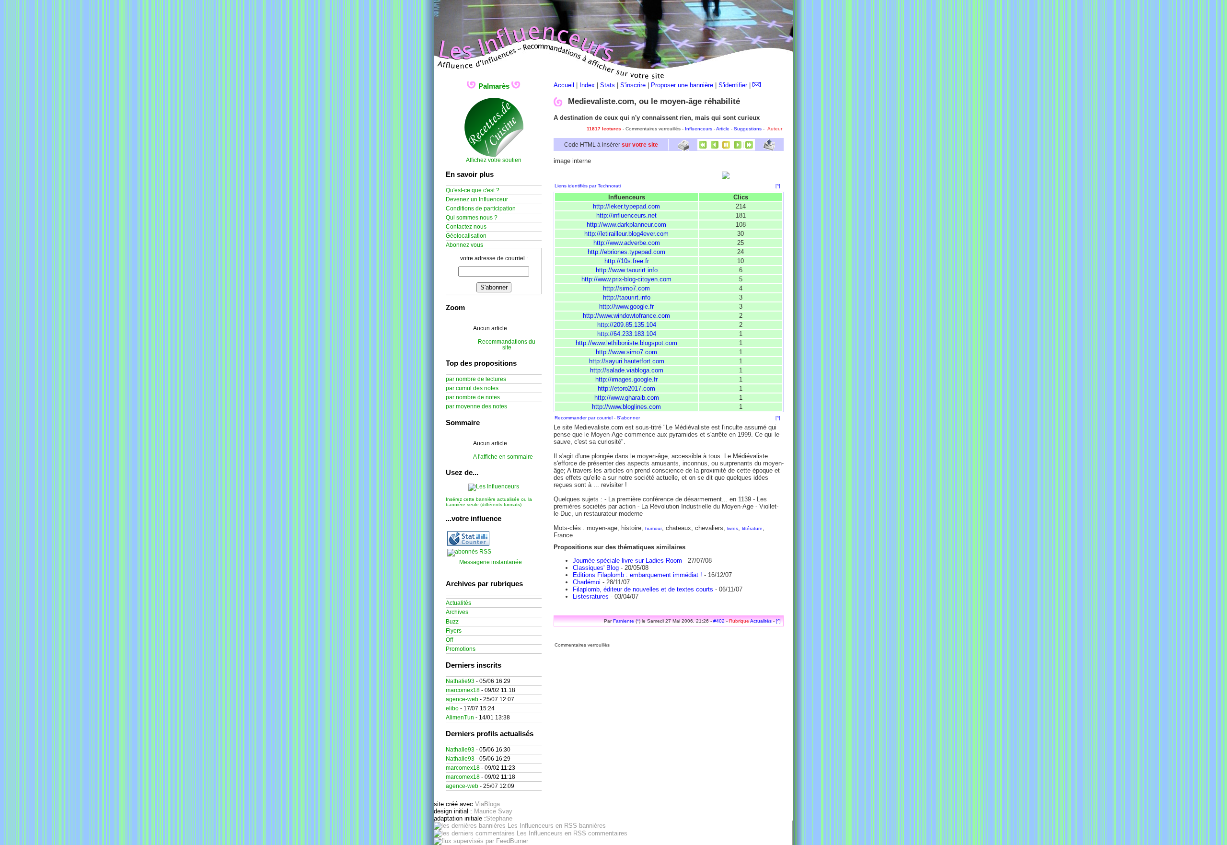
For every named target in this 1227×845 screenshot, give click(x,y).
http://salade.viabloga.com (626, 370)
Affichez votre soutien (493, 160)
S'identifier (732, 85)
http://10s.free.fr (626, 261)
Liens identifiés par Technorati (588, 185)
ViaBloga (487, 804)
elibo (452, 708)
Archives (457, 612)
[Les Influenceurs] (493, 486)
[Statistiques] (468, 544)
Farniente (623, 621)
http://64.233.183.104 (626, 333)
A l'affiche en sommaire (503, 457)
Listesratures (591, 596)
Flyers (454, 631)
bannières (591, 825)
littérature (752, 528)
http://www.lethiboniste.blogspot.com (626, 343)
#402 (719, 621)
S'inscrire (633, 85)
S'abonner (628, 417)
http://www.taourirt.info (627, 270)
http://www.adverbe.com (626, 242)
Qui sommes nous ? (472, 217)
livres (732, 528)
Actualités (761, 621)
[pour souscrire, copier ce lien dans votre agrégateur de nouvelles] (469, 552)
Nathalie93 (460, 681)
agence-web (462, 699)
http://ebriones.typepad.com (626, 251)
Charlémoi (587, 582)
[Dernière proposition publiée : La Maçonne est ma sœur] (749, 148)
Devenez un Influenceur (477, 199)
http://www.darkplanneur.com (626, 224)
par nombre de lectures (476, 379)
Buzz (452, 622)
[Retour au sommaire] (726, 148)
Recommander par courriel (584, 417)
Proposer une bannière (682, 85)
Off (449, 640)
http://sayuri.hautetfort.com (626, 361)
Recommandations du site (506, 344)
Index (587, 85)
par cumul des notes (472, 388)
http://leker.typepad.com (626, 206)
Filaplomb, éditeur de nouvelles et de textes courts (643, 589)
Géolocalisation (466, 236)
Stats (607, 85)
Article (722, 128)
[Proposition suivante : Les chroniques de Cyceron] (737, 148)
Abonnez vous (464, 245)
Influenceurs (698, 128)
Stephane (499, 818)
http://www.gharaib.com (626, 397)
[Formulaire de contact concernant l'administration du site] (756, 85)
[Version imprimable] (683, 147)
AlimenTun (460, 717)
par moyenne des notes (476, 406)
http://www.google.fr (626, 306)
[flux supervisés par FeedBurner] (481, 841)
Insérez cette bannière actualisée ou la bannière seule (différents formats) (489, 502)
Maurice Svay (493, 811)
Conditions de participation (481, 208)
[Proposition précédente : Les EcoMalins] (714, 148)
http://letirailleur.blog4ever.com (626, 233)
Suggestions (748, 128)
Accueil (564, 85)
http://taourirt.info (626, 297)
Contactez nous (466, 227)
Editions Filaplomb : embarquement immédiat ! (637, 575)
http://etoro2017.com (626, 388)
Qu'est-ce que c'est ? (472, 190)
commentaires (606, 833)
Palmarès (493, 86)
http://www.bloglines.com (626, 406)
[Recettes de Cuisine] (494, 155)
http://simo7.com (626, 288)
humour (653, 528)
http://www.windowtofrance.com (626, 315)
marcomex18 (463, 690)
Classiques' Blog (596, 567)
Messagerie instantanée (490, 562)
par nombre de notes (473, 397)
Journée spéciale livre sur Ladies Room (627, 560)
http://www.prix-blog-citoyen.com (626, 279)
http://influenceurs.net (626, 215)
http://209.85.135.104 (626, 324)
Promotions (460, 649)
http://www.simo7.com (626, 352)
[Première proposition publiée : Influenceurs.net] (703, 148)
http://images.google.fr (626, 379)
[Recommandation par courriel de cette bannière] (769, 148)
